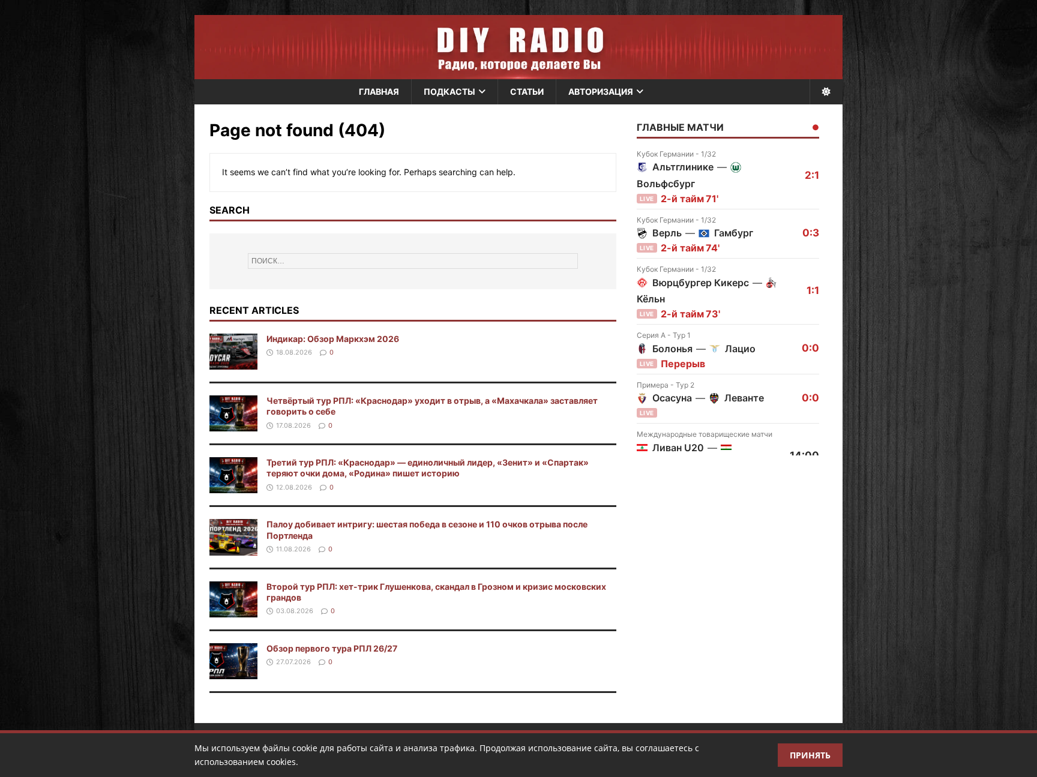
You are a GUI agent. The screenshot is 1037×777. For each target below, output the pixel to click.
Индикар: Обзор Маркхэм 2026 (332, 339)
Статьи (527, 91)
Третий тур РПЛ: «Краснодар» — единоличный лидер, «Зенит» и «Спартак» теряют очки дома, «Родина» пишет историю (427, 467)
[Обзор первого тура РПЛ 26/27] (233, 672)
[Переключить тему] (826, 91)
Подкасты (449, 91)
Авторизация (600, 91)
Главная (379, 91)
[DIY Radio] (518, 47)
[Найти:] (413, 261)
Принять (810, 755)
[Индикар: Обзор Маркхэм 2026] (233, 363)
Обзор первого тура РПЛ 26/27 (331, 648)
